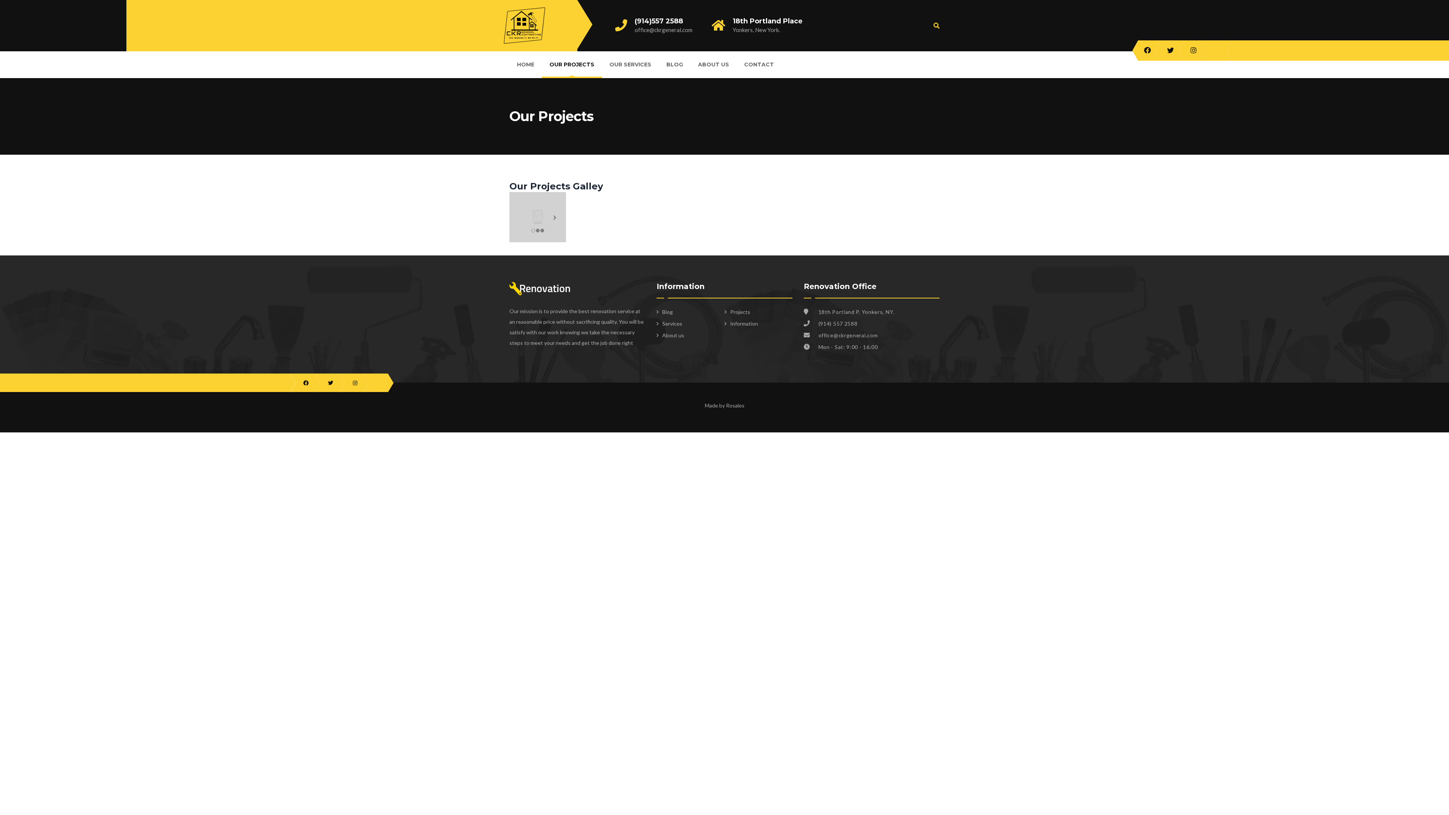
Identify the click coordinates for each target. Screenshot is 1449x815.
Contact (759, 64)
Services (672, 323)
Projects (740, 312)
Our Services (630, 64)
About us (713, 64)
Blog (674, 64)
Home (525, 64)
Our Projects (571, 64)
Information (744, 323)
